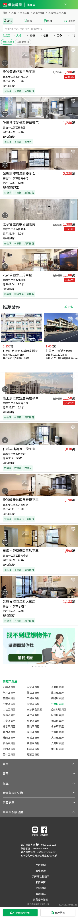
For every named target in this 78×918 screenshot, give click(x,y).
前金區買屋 (33, 687)
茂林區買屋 (9, 754)
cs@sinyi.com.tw (46, 852)
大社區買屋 (9, 709)
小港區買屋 (9, 704)
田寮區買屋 (9, 720)
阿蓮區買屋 (57, 715)
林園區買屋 (9, 737)
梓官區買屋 (9, 726)
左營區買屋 (33, 704)
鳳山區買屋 (33, 732)
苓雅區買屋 (57, 687)
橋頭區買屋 (57, 720)
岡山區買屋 (9, 715)
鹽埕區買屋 (9, 692)
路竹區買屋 (33, 715)
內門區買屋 (9, 749)
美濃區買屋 (33, 743)
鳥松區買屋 (33, 737)
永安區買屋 (57, 726)
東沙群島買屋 (34, 709)
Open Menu (72, 5)
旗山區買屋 (9, 743)
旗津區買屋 (57, 692)
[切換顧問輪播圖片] (32, 666)
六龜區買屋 (57, 743)
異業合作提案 (40, 899)
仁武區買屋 (57, 704)
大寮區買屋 (57, 732)
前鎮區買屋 (9, 698)
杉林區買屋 (33, 749)
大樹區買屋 (57, 737)
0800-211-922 (48, 844)
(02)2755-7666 (40, 848)
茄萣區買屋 (33, 754)
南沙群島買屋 (58, 709)
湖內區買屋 (9, 732)
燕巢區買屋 (33, 720)
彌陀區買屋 (33, 726)
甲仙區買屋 (57, 749)
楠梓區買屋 (57, 698)
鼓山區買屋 (33, 692)
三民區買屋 (33, 698)
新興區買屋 (9, 687)
